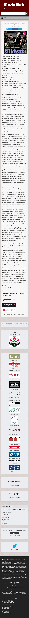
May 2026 (4, 520)
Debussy (10, 314)
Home (5, 23)
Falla (14, 314)
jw (21, 314)
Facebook (16, 29)
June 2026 (4, 517)
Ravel (23, 314)
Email (21, 29)
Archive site (18, 572)
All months (4, 523)
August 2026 (5, 512)
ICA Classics (17, 314)
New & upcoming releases (14, 370)
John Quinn (10, 600)
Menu (5, 18)
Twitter (10, 29)
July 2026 (4, 515)
